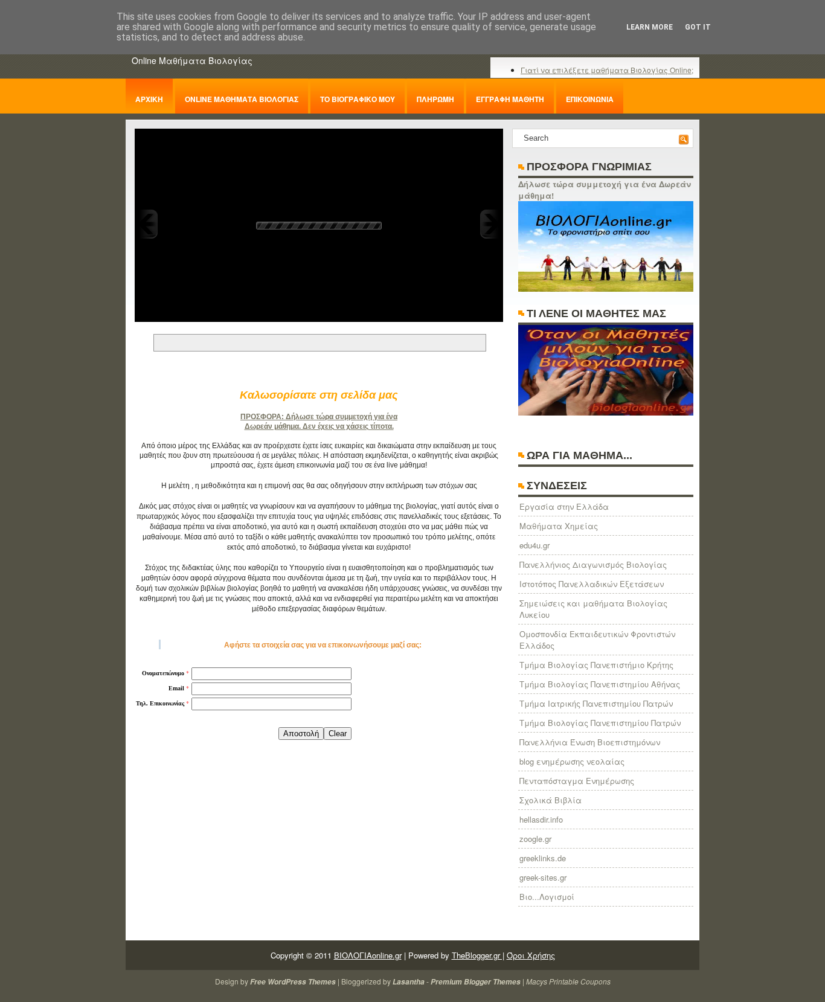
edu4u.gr (534, 545)
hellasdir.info (541, 819)
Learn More (649, 27)
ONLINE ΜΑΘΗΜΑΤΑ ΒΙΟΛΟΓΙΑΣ (241, 99)
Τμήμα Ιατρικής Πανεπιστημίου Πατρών (596, 703)
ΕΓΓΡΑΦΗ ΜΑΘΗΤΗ (510, 99)
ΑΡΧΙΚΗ (149, 99)
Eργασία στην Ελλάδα (564, 506)
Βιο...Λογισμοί (546, 896)
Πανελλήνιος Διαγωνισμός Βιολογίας (593, 564)
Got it (698, 27)
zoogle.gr (535, 838)
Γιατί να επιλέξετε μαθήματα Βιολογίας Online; (607, 70)
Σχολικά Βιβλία (550, 800)
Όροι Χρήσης (531, 955)
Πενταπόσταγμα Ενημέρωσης (576, 780)
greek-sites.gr (543, 877)
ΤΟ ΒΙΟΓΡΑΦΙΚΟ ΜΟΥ (357, 99)
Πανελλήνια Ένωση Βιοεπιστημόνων (589, 742)
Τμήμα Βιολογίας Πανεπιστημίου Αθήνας (599, 684)
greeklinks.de (542, 858)
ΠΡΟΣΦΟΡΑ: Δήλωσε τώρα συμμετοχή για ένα (318, 417)
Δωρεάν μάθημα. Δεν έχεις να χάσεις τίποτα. (319, 426)
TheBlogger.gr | (478, 955)
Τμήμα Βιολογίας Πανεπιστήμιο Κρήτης (596, 664)
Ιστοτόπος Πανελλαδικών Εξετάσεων (591, 583)
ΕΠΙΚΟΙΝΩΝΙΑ (590, 99)
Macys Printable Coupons (568, 981)
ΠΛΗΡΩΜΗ (435, 99)
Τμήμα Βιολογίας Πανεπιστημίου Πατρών (600, 722)
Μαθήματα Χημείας (558, 526)
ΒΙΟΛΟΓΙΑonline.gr (368, 955)
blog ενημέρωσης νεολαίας (571, 761)
